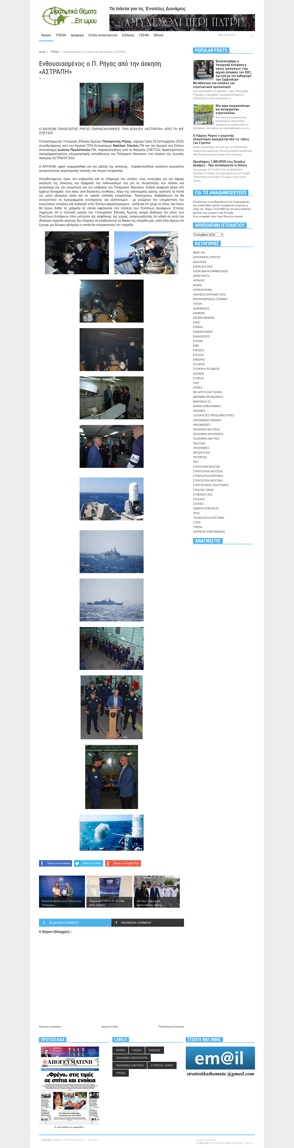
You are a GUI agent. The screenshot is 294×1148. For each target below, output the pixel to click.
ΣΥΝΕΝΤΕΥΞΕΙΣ (203, 494)
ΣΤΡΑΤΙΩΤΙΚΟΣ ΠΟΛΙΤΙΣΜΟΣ (211, 485)
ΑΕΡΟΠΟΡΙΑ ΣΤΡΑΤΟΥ (207, 257)
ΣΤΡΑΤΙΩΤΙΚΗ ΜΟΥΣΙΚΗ (208, 480)
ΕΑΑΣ (196, 322)
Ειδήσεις (128, 35)
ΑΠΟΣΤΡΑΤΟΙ (201, 275)
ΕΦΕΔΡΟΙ (199, 359)
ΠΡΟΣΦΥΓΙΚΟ (201, 452)
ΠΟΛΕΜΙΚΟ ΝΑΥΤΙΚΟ (206, 438)
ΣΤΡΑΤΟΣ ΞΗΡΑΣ (203, 490)
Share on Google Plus (126, 863)
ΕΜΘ (196, 345)
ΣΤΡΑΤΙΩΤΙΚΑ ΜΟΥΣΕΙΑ (207, 471)
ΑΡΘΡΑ (197, 285)
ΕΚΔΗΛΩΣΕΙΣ (201, 336)
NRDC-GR (199, 252)
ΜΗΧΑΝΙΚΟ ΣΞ (202, 401)
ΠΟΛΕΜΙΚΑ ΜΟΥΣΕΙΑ (206, 429)
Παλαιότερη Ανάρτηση (171, 1026)
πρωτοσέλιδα (63, 1127)
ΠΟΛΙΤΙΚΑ (199, 443)
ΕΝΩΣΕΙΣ (198, 350)
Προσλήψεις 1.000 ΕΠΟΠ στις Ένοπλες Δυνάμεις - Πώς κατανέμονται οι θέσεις (220, 163)
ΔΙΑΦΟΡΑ (199, 313)
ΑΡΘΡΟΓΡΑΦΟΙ (202, 289)
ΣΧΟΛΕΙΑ (199, 499)
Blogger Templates (206, 1140)
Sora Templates (217, 1143)
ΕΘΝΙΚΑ (198, 327)
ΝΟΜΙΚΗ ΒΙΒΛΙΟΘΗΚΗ (207, 406)
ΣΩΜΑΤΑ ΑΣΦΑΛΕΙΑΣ (206, 508)
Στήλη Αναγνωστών (103, 35)
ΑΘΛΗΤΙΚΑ (199, 262)
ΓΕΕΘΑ (144, 35)
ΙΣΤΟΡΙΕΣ (199, 364)
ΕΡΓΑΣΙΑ (198, 355)
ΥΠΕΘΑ (61, 35)
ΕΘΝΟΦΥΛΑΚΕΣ (203, 331)
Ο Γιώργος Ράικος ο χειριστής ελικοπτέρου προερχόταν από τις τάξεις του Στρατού (221, 139)
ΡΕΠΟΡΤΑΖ (200, 457)
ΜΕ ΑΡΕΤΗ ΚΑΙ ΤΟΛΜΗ (207, 392)
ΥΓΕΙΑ (197, 522)
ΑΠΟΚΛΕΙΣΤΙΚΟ (203, 266)
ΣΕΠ (195, 461)
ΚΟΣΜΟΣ (198, 373)
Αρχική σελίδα (109, 1026)
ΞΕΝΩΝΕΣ (199, 410)
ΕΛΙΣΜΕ (198, 341)
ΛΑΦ (196, 382)
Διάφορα (77, 35)
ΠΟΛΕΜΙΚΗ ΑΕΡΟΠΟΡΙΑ (208, 434)
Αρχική (46, 35)
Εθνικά (158, 35)
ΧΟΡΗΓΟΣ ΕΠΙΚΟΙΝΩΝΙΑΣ (209, 531)
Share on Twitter (91, 863)
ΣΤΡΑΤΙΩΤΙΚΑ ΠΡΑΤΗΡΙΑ (208, 475)
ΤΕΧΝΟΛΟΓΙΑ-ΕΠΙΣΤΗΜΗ (208, 517)
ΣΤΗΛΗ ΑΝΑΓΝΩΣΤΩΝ (206, 466)
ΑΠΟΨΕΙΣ (199, 280)
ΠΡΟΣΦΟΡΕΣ (201, 448)
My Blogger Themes (242, 1143)
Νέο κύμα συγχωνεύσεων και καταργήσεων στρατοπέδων (233, 109)
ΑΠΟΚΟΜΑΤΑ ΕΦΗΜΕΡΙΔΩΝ (210, 271)
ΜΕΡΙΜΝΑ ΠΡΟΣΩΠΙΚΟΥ (208, 397)
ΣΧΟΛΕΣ (198, 503)
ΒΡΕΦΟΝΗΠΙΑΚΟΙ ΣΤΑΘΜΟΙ (210, 299)
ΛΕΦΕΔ (197, 387)
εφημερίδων (78, 1127)
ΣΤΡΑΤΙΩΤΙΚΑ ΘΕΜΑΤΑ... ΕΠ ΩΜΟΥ (80, 1140)
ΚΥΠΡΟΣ (198, 378)
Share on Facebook (58, 863)
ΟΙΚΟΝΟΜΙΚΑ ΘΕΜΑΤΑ (207, 420)
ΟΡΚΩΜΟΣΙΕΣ (202, 424)
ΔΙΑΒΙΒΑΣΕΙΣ (201, 308)
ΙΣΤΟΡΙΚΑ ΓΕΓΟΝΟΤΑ (206, 368)
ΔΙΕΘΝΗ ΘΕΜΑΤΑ (204, 317)
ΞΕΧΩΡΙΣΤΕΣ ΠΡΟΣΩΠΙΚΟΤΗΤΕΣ (213, 415)
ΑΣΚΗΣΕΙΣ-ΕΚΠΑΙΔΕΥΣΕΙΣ (209, 294)
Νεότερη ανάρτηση (50, 1026)
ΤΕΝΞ (196, 513)
